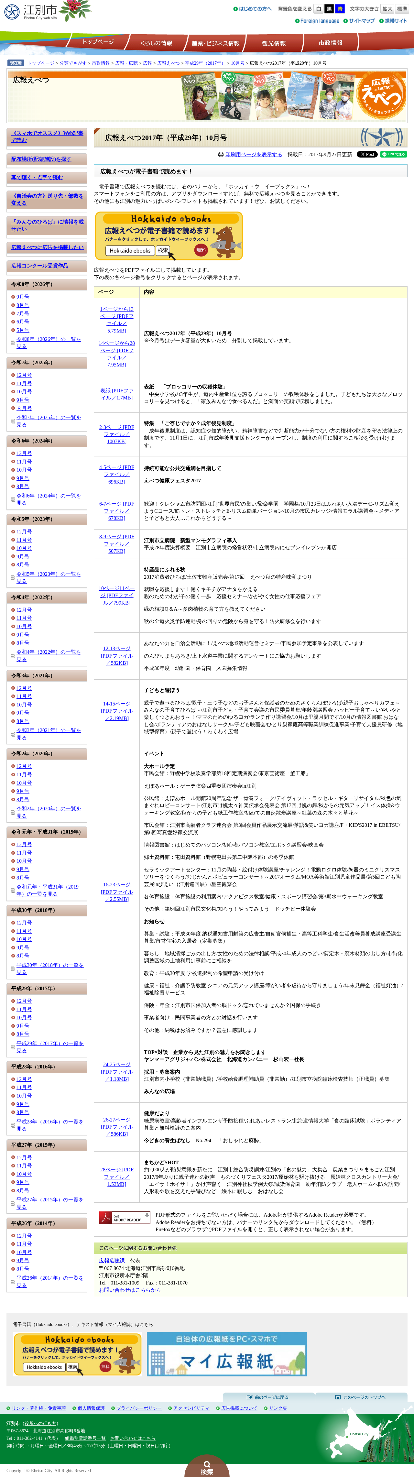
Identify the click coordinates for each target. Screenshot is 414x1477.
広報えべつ (168, 63)
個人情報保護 (91, 1408)
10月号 (238, 63)
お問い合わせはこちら (133, 1438)
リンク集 (278, 1408)
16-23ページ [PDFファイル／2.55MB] (117, 892)
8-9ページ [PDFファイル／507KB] (116, 544)
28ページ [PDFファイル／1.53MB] (117, 1177)
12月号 (24, 375)
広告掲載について (239, 1408)
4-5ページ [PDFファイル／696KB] (116, 475)
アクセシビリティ (191, 1408)
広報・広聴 (126, 63)
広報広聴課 (112, 1261)
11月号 (24, 383)
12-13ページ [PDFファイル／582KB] (117, 656)
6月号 (22, 321)
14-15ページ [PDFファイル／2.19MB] (117, 711)
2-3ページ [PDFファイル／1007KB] (116, 434)
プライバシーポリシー (139, 1408)
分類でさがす (73, 63)
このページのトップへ (361, 1397)
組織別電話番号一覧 (85, 1438)
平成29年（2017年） (205, 63)
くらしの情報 (156, 42)
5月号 (22, 330)
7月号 (22, 313)
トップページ (97, 42)
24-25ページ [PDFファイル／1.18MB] (117, 1072)
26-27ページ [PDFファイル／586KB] (117, 1127)
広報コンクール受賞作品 (39, 265)
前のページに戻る (269, 1397)
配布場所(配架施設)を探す (41, 159)
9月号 (22, 297)
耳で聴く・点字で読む (37, 177)
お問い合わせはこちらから (130, 1290)
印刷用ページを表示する (253, 154)
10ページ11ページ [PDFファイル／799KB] (117, 595)
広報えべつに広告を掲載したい (47, 247)
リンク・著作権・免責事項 (39, 1408)
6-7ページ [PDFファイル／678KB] (116, 511)
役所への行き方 (40, 1423)
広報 (147, 63)
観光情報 (273, 42)
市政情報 (330, 42)
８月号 (24, 408)
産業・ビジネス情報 (214, 42)
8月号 (22, 305)
